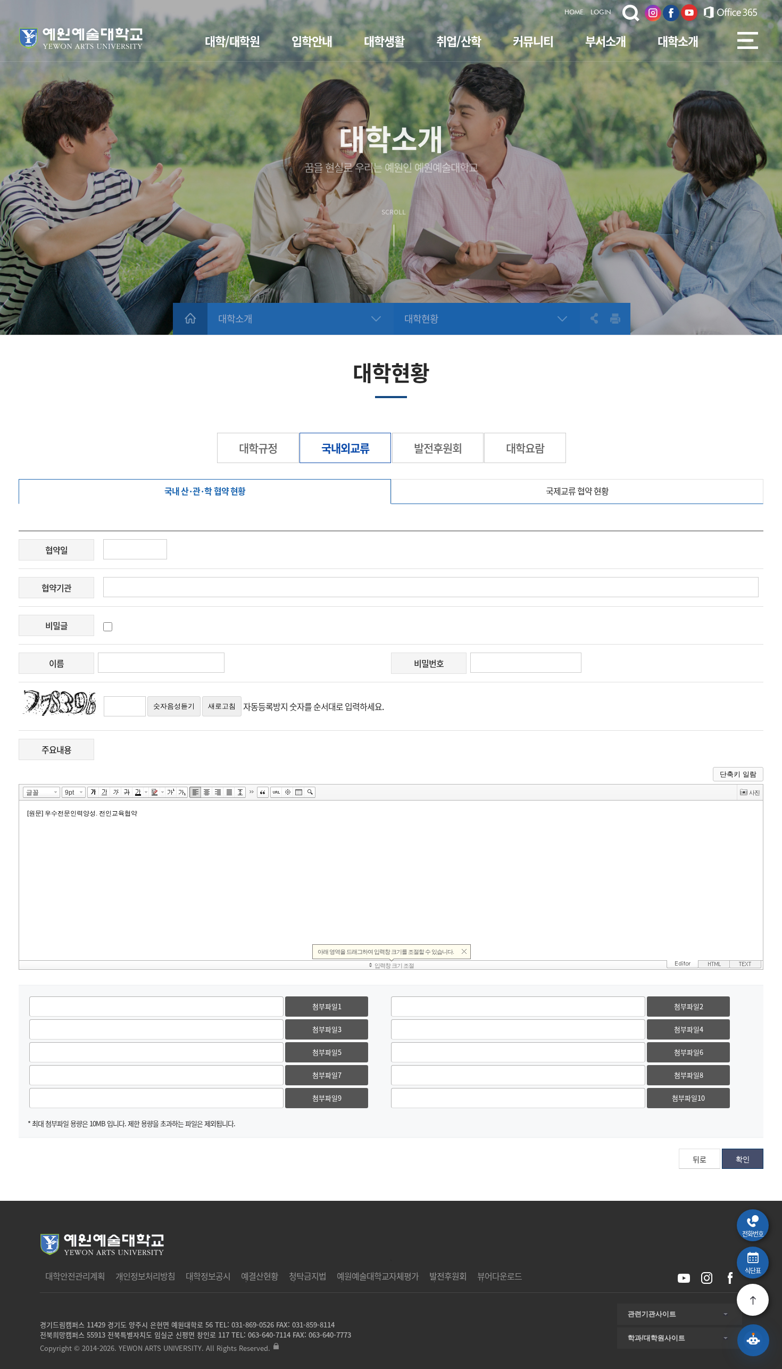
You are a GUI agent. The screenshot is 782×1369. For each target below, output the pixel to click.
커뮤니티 (533, 41)
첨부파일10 (688, 1098)
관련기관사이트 (652, 1314)
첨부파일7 (327, 1075)
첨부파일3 (327, 1029)
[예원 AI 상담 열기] (753, 1340)
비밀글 (56, 625)
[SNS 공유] (589, 318)
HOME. (574, 13)
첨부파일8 (688, 1075)
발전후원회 (438, 448)
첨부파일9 (327, 1098)
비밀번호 (429, 663)
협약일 (56, 549)
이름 (56, 663)
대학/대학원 (232, 41)
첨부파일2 (688, 1006)
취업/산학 (458, 41)
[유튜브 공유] (684, 1278)
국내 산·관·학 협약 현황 (204, 490)
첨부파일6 (688, 1052)
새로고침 (222, 706)
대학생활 (384, 41)
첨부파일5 (327, 1052)
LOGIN (600, 13)
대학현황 (421, 318)
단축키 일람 (738, 774)
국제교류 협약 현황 (577, 490)
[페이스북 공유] (729, 1278)
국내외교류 (345, 448)
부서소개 (605, 41)
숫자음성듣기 (174, 706)
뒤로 (699, 1159)
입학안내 (312, 41)
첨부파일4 (688, 1029)
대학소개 (678, 41)
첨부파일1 (327, 1006)
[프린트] (615, 318)
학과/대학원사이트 (656, 1338)
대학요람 (525, 448)
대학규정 (258, 448)
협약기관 (56, 587)
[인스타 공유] (707, 1278)
